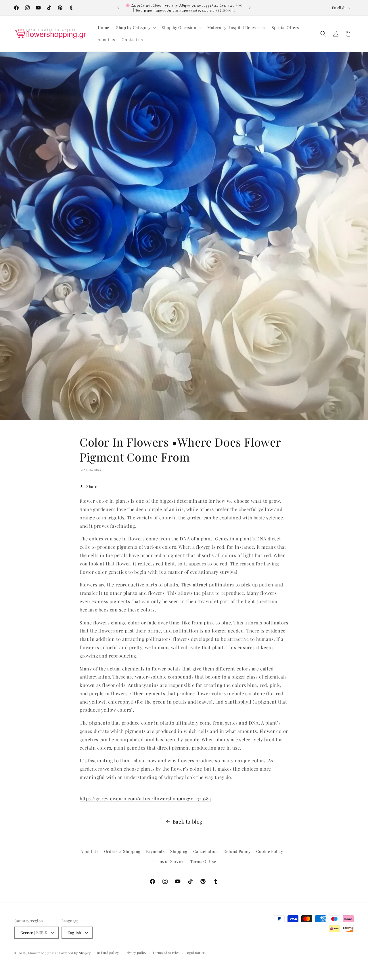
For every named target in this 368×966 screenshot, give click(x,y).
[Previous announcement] (118, 7)
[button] (135, 28)
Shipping (178, 851)
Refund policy (108, 952)
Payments (155, 851)
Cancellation (205, 851)
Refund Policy (236, 851)
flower (203, 547)
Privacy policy (135, 952)
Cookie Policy (269, 851)
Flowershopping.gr (43, 953)
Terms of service (166, 952)
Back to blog (187, 821)
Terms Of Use (203, 861)
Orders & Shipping (122, 851)
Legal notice (195, 952)
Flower (267, 731)
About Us (89, 851)
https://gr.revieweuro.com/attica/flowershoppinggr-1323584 (145, 798)
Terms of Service (168, 861)
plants (130, 593)
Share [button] (91, 486)
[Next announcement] (250, 7)
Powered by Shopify (75, 953)
